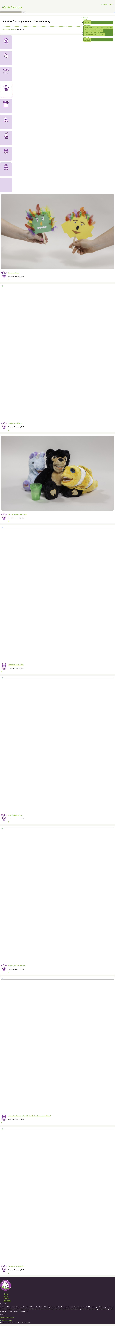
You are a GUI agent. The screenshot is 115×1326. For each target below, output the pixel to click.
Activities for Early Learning (94, 34)
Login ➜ (111, 4)
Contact (87, 22)
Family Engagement (91, 32)
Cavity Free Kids (6, 29)
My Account (104, 4)
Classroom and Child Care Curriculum (98, 28)
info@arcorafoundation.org (7, 1317)
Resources (87, 25)
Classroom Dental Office (16, 1266)
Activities (13, 29)
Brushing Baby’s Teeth (15, 815)
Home (85, 17)
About (85, 19)
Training (86, 37)
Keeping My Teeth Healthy (16, 965)
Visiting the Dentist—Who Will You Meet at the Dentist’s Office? (29, 1116)
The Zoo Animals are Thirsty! (17, 514)
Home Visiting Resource (93, 30)
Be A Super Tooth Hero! (16, 665)
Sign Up (87, 40)
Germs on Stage (13, 273)
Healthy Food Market (15, 423)
